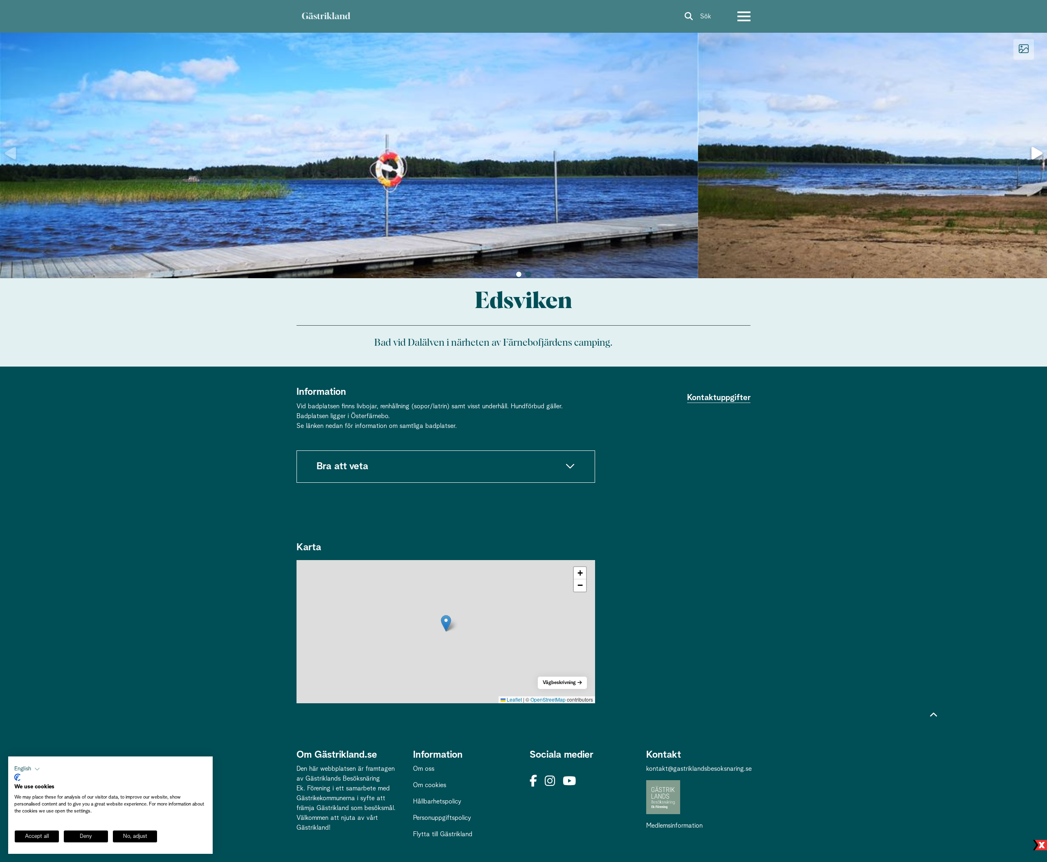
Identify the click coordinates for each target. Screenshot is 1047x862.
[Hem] (326, 16)
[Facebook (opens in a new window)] (533, 782)
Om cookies (429, 785)
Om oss (423, 768)
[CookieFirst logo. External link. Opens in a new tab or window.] (17, 777)
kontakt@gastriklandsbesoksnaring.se (699, 768)
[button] (519, 274)
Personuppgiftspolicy (442, 818)
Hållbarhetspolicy (437, 801)
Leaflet (514, 699)
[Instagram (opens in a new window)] (550, 782)
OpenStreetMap (548, 699)
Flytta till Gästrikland (442, 834)
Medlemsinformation (674, 825)
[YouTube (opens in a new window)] (569, 782)
